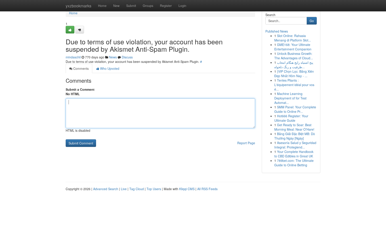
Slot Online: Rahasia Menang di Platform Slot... (292, 37)
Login (182, 5)
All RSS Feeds (207, 189)
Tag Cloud (136, 189)
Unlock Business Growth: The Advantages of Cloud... (293, 55)
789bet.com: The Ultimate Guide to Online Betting (294, 162)
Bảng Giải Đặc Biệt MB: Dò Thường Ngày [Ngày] (294, 136)
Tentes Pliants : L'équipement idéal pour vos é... (294, 84)
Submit (131, 5)
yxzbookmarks (78, 5)
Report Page (246, 143)
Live (124, 189)
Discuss (127, 57)
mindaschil (73, 57)
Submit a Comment (80, 89)
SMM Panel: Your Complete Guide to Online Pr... (295, 109)
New (116, 5)
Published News (276, 31)
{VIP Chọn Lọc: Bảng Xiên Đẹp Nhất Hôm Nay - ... (294, 73)
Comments (80, 68)
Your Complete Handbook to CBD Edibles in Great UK (293, 153)
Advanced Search (105, 189)
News (113, 57)
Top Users (154, 189)
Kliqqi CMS (187, 189)
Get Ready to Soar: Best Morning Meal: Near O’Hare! (294, 127)
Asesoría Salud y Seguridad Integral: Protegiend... (295, 144)
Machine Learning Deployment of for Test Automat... (290, 98)
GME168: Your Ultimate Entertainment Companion (292, 46)
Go (312, 21)
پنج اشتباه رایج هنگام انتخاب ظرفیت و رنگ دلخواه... (293, 64)
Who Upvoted (109, 68)
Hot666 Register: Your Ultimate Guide (291, 118)
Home (102, 5)
